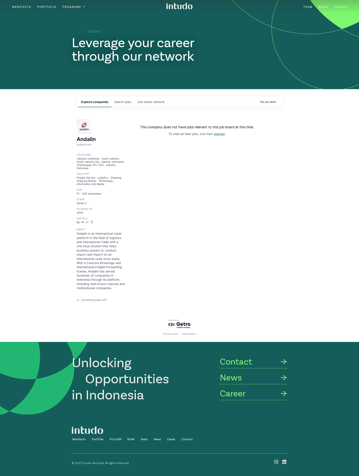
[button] (79, 439)
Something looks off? (94, 299)
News (323, 6)
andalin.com (84, 144)
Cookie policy (188, 333)
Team (307, 6)
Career (340, 6)
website (219, 134)
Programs (71, 6)
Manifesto (21, 6)
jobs (122, 102)
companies (94, 102)
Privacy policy (170, 333)
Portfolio (46, 6)
